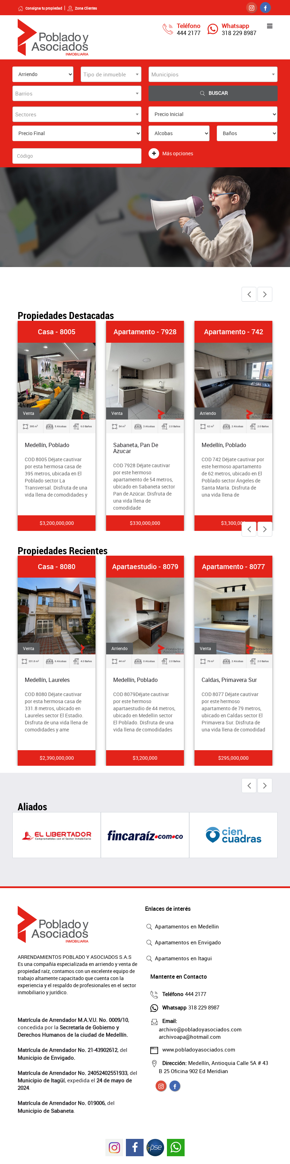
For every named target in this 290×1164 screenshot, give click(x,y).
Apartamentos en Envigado (187, 942)
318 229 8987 (239, 33)
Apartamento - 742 (233, 331)
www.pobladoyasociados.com (198, 1049)
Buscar (218, 92)
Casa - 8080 (56, 566)
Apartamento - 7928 (145, 331)
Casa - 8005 (56, 331)
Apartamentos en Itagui (182, 958)
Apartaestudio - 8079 (145, 566)
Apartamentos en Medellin (186, 926)
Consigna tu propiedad (43, 8)
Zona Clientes (86, 8)
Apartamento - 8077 (233, 566)
